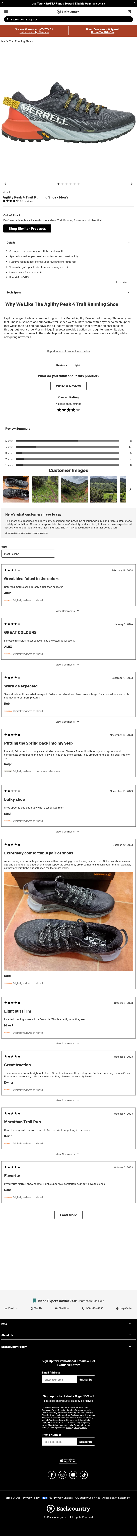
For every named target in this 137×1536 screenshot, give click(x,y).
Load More (68, 1215)
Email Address (51, 1372)
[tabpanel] (68, 799)
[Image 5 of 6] (75, 184)
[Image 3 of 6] (66, 184)
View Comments (65, 611)
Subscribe (85, 1379)
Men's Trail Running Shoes (17, 41)
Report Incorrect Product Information (68, 351)
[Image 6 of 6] (79, 184)
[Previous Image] (5, 184)
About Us (7, 1335)
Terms (69, 1427)
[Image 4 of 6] (70, 184)
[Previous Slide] (2, 3)
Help (4, 1323)
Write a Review (68, 386)
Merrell (6, 192)
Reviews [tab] (61, 365)
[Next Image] (132, 184)
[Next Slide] (134, 3)
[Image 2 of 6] (62, 184)
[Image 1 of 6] (58, 184)
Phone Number (51, 1434)
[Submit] (7, 19)
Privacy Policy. (80, 1427)
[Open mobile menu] (6, 11)
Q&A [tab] (78, 365)
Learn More (122, 282)
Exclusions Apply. (50, 1410)
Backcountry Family (14, 1346)
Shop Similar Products (27, 228)
